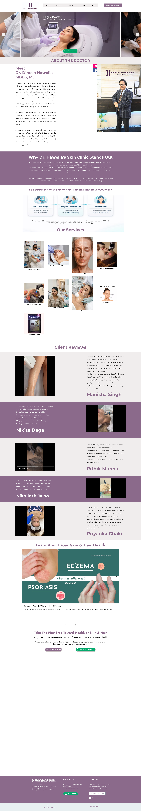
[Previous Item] (3, 34)
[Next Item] (137, 34)
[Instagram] (95, 66)
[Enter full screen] (53, 394)
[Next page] (75, 625)
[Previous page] (65, 625)
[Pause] (17, 394)
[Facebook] (95, 70)
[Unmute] (20, 394)
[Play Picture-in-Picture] (50, 394)
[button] (59, 5)
